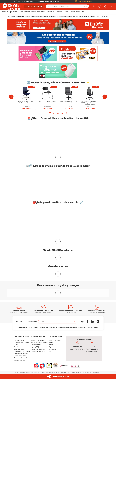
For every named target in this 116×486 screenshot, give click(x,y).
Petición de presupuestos (38, 485)
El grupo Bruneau (19, 485)
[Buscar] (86, 6)
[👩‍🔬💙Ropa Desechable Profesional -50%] (58, 38)
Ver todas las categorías (57, 290)
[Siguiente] (104, 97)
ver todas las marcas (58, 306)
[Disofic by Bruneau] (58, 24)
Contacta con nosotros (55, 485)
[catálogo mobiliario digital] (58, 247)
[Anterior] (11, 97)
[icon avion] (75, 466)
